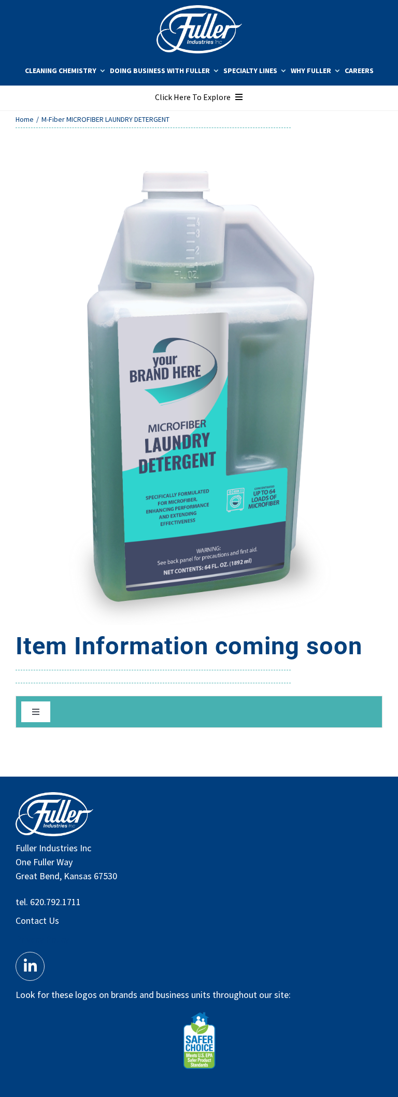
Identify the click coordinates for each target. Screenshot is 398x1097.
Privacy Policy (42, 939)
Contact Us (37, 920)
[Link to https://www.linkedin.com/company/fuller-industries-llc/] (30, 966)
